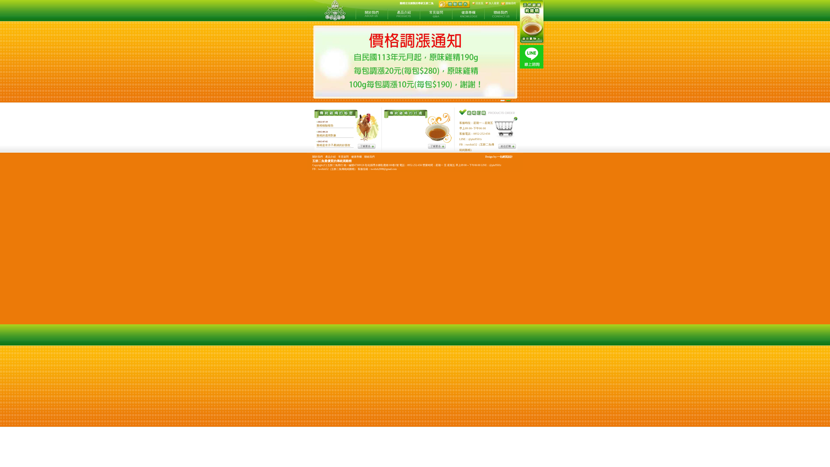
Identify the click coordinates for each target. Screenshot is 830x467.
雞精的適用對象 (326, 135)
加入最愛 (494, 3)
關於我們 (372, 12)
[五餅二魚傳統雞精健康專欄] (366, 147)
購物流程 (511, 3)
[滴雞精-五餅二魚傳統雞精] (335, 20)
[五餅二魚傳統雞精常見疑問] (437, 147)
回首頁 (479, 3)
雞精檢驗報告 (325, 125)
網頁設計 (507, 156)
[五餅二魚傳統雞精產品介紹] (507, 147)
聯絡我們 (501, 12)
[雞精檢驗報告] (454, 7)
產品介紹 (404, 12)
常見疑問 (436, 12)
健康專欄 (468, 12)
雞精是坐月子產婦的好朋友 (333, 145)
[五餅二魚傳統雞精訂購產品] (532, 44)
